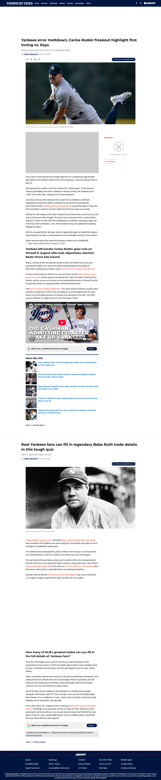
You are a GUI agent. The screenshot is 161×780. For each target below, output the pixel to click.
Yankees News (38, 425)
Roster (62, 3)
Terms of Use (105, 764)
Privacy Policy (84, 764)
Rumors (44, 3)
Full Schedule (110, 161)
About (28, 760)
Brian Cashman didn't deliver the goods (78, 540)
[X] (141, 3)
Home (28, 425)
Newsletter (79, 3)
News (37, 3)
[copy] (39, 59)
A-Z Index (82, 768)
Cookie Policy (127, 764)
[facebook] (136, 3)
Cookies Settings (128, 768)
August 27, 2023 (58, 243)
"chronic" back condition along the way (78, 269)
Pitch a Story (54, 764)
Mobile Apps (126, 760)
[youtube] (145, 3)
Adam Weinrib (31, 54)
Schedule (53, 3)
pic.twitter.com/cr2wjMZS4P (75, 240)
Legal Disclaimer (32, 768)
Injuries (70, 3)
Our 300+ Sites (105, 760)
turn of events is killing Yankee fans (45, 289)
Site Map (103, 768)
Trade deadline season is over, (39, 540)
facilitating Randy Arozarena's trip (57, 206)
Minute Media (14, 774)
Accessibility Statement (59, 768)
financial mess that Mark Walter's (62, 575)
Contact (81, 760)
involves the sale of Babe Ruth (39, 566)
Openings (53, 760)
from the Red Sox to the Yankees (79, 566)
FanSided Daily (31, 764)
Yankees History (39, 742)
